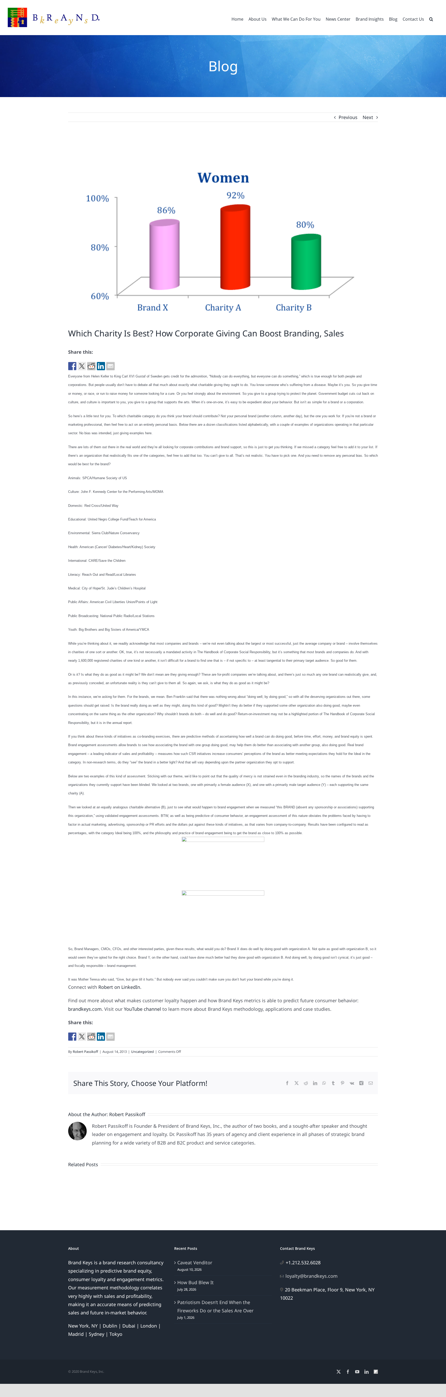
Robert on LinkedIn (119, 987)
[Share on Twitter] (82, 366)
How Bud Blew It (195, 1282)
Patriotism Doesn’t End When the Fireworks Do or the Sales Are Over (215, 1306)
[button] (431, 18)
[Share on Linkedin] (101, 366)
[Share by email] (110, 366)
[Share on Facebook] (72, 366)
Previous (348, 117)
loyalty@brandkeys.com (311, 1276)
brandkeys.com (85, 1009)
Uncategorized (142, 1051)
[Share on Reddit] (91, 366)
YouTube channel (142, 1009)
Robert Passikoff (85, 1051)
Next (368, 117)
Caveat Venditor (194, 1262)
